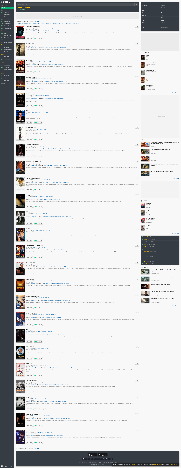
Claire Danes (53, 300)
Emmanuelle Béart (57, 30)
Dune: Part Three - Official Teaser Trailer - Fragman (162, 291)
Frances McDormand (57, 367)
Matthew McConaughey (48, 148)
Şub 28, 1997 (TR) (43, 129)
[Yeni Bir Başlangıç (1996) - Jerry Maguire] (20, 184)
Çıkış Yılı (42, 23)
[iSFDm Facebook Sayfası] (83, 459)
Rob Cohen (33, 283)
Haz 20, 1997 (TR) (46, 230)
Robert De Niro (57, 98)
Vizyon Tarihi (48, 23)
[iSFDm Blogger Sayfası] (97, 459)
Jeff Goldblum (57, 81)
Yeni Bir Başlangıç (33, 178)
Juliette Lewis (67, 249)
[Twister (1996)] (20, 201)
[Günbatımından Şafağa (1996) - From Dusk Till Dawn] (20, 251)
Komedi (36, 179)
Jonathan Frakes (34, 165)
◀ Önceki (31, 21)
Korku (37, 247)
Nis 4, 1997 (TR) (47, 179)
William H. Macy (49, 367)
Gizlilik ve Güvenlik (101, 462)
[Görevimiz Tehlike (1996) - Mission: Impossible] (20, 32)
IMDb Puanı (61, 23)
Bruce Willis (43, 266)
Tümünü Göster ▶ (175, 92)
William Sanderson (55, 266)
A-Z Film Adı (29, 23)
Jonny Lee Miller (58, 384)
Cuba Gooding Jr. (51, 182)
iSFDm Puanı (68, 23)
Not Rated (28, 331)
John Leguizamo (59, 300)
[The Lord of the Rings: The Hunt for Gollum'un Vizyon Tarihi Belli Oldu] (145, 166)
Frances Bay (65, 351)
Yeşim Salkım (61, 334)
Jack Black (61, 435)
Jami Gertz (59, 199)
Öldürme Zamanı (32, 144)
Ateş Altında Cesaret (33, 414)
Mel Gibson (43, 115)
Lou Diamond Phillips (59, 418)
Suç (39, 95)
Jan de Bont (33, 199)
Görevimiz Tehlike (33, 26)
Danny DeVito (33, 233)
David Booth (63, 401)
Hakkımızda (80, 462)
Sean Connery (44, 64)
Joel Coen (33, 367)
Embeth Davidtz (63, 233)
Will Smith (46, 81)
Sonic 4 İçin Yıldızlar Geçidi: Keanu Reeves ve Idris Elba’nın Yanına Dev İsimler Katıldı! (165, 143)
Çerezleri (134, 464)
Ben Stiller (33, 435)
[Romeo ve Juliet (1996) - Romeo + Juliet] (20, 302)
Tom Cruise (45, 30)
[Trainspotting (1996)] (20, 386)
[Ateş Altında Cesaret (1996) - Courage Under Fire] (20, 420)
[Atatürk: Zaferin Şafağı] (143, 65)
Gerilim (39, 28)
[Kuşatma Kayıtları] (143, 72)
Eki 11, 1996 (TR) (44, 365)
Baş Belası (30, 431)
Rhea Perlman (57, 233)
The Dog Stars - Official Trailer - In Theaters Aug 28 (162, 277)
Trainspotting (31, 380)
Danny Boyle (33, 384)
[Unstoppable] (143, 205)
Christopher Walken (63, 266)
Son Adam (30, 262)
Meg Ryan (52, 418)
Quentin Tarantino (54, 249)
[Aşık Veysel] (143, 212)
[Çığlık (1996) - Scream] (20, 403)
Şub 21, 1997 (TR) (45, 112)
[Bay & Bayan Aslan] (143, 220)
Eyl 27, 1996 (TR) (39, 382)
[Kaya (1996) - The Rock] (20, 66)
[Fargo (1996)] (20, 369)
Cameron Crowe (34, 182)
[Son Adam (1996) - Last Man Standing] (20, 268)
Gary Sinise (60, 115)
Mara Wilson (44, 233)
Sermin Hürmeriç (55, 334)
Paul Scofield (59, 132)
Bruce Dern (48, 266)
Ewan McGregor (45, 384)
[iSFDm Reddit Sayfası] (106, 459)
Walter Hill (33, 266)
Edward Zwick (33, 418)
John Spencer (60, 64)
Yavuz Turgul (33, 334)
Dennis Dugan (33, 351)
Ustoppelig (148, 204)
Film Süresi (55, 23)
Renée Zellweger (59, 182)
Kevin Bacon (45, 98)
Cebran (147, 55)
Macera (42, 28)
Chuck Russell (33, 216)
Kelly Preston (65, 182)
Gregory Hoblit (33, 47)
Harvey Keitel (61, 249)
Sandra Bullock (56, 148)
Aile (33, 230)
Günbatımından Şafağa (34, 246)
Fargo (29, 363)
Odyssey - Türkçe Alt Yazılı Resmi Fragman (161, 284)
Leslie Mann (56, 435)
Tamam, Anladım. (174, 464)
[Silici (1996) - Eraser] (20, 218)
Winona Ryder (53, 132)
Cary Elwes (53, 199)
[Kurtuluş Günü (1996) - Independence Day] (20, 83)
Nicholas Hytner (34, 132)
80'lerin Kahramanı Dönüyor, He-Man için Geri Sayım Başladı (165, 157)
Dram (33, 45)
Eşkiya (29, 330)
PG (26, 230)
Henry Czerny (63, 30)
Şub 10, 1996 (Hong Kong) (50, 314)
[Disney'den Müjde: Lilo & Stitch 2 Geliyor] (145, 151)
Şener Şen (44, 334)
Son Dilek (148, 225)
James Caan (54, 216)
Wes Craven (33, 401)
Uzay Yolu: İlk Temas (33, 161)
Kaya (29, 60)
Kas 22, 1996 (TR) (45, 95)
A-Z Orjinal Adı (36, 23)
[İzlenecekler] (136, 27)
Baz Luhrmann (33, 300)
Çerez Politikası (109, 462)
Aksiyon (35, 28)
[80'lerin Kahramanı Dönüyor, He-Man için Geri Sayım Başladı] (145, 158)
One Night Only (149, 86)
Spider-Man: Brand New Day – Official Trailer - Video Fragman (163, 299)
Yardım (115, 462)
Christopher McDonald (52, 351)
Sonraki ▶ (37, 21)
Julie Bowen (60, 351)
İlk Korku (30, 43)
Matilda (29, 229)
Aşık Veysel (148, 210)
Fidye (29, 111)
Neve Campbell (44, 401)
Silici (29, 212)
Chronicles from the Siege (151, 71)
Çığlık (29, 397)
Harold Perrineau (66, 300)
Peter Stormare (72, 367)
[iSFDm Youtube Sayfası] (94, 459)
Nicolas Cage (50, 64)
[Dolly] (143, 80)
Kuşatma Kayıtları (150, 70)
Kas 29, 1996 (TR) (45, 45)
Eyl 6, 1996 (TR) (46, 213)
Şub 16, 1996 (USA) (45, 348)
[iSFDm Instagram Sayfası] (92, 459)
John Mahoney (57, 47)
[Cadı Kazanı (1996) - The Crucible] (20, 133)
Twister (29, 195)
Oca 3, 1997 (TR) (46, 264)
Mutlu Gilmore (31, 347)
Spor (39, 348)
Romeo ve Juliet (32, 296)
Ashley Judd (70, 148)
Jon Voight (50, 30)
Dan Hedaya (66, 283)
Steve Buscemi (65, 367)
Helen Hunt (43, 199)
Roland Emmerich (34, 81)
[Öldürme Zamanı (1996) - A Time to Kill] (20, 150)
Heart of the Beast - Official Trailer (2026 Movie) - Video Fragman (164, 270)
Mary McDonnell (63, 81)
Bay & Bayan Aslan (150, 218)
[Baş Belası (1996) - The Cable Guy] (20, 437)
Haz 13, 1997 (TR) (50, 163)
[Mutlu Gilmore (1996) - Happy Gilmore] (20, 352)
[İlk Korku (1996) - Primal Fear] (20, 49)
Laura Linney (50, 47)
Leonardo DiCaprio (46, 300)
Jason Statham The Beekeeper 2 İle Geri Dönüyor (162, 171)
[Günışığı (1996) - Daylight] (20, 285)
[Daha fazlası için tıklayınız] (109, 459)
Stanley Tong (33, 317)
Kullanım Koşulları (92, 462)
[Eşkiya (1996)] (20, 335)
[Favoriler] (138, 27)
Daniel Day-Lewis (46, 132)
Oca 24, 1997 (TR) (48, 281)
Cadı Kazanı (31, 128)
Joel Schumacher (34, 148)
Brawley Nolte (55, 115)
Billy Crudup (50, 98)
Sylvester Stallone (44, 283)
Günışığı (30, 279)
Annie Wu (55, 317)
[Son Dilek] (143, 227)
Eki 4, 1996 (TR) (50, 78)
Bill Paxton (48, 199)
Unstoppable (148, 203)
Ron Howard (33, 115)
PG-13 (27, 28)
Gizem (39, 45)
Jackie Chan (44, 317)
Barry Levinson (33, 98)
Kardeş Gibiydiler (32, 94)
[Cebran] (143, 57)
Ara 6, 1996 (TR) (44, 146)
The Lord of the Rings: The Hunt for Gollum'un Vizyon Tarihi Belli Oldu (164, 165)
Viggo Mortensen (59, 283)
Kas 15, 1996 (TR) (45, 247)
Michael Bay (33, 64)
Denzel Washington (46, 418)
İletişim (85, 462)
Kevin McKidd (65, 384)
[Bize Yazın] (111, 459)
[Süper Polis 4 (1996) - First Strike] (20, 319)
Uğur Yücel (49, 334)
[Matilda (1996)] (20, 234)
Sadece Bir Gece (149, 85)
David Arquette (58, 401)
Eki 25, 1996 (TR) (49, 196)
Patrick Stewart (46, 165)
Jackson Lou (49, 317)
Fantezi (36, 230)
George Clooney (46, 249)
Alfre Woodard (63, 47)
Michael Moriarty (67, 418)
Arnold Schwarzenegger (47, 216)
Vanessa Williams (61, 216)
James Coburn (68, 216)
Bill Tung (59, 317)
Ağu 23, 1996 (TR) (47, 61)
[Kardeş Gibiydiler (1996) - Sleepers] (20, 100)
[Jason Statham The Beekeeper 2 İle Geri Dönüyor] (145, 173)
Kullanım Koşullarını (157, 464)
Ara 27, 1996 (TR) (46, 415)
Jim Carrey (43, 435)
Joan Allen (64, 132)
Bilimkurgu (40, 78)
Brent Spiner (59, 165)
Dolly (147, 78)
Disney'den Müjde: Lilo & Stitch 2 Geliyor (160, 149)
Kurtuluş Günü (32, 77)
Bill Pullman (50, 81)
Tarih (37, 129)
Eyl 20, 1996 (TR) (49, 28)
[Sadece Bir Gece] (143, 87)
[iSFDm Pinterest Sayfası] (89, 459)
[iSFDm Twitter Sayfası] (86, 459)
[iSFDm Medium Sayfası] (103, 459)
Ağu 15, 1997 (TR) (42, 398)
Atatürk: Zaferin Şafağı (151, 63)
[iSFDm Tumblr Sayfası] (100, 459)
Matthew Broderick (49, 435)
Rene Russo (49, 115)
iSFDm (97, 464)
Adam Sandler (45, 351)
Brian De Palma (34, 30)
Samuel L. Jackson (64, 148)
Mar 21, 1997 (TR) (45, 297)
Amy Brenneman (52, 283)
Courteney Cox (51, 401)
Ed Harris (55, 64)
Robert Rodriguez (34, 249)
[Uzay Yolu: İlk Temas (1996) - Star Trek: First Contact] (20, 167)
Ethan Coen (37, 367)
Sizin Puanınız (76, 23)
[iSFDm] (5, 2)
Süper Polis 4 (31, 313)
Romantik (40, 179)
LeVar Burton (65, 165)
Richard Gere (45, 47)
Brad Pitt (62, 98)
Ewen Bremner (52, 384)
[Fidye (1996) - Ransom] (20, 116)
